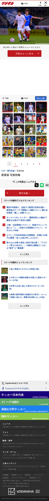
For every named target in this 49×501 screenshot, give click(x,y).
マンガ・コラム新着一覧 (10, 455)
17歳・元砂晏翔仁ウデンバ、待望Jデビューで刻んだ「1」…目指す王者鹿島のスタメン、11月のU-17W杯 (27, 228)
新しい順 (40, 98)
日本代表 (5, 426)
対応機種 (5, 475)
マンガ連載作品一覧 (26, 455)
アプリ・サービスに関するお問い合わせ (15, 483)
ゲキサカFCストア (9, 466)
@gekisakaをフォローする (16, 383)
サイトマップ (38, 475)
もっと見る (24, 254)
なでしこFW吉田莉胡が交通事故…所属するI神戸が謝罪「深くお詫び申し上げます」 (27, 236)
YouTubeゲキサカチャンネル (12, 443)
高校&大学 (24, 426)
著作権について (17, 475)
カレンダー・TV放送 (38, 466)
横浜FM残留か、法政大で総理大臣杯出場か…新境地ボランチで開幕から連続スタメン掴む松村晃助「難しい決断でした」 (27, 210)
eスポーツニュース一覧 (13, 458)
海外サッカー (33, 426)
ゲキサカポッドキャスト (15, 446)
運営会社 (28, 475)
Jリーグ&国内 (14, 426)
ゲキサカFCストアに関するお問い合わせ (16, 486)
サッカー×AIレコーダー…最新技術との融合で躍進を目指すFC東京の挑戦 (27, 218)
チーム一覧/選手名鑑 (9, 469)
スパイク (43, 426)
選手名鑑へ (24, 193)
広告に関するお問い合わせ (11, 480)
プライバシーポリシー (19, 478)
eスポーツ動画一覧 (29, 458)
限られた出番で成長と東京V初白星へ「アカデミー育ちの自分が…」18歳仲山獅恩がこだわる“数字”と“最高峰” (27, 245)
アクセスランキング (22, 466)
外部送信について (35, 478)
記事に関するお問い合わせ (31, 480)
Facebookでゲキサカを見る (17, 388)
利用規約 (5, 478)
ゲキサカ (7, 4)
